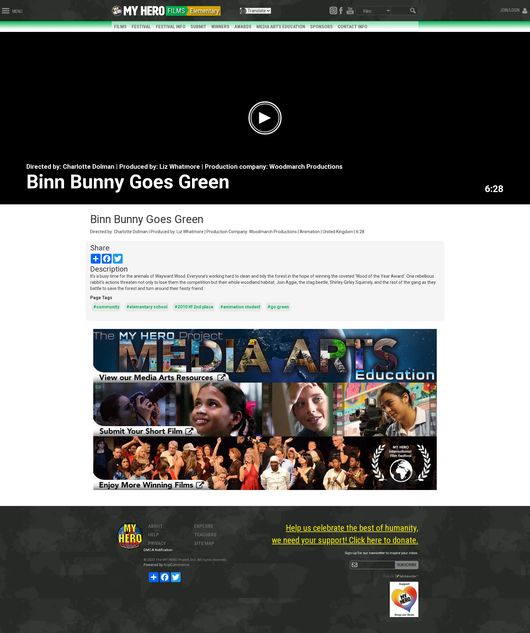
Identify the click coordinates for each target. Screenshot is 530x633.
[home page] (144, 9)
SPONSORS (321, 26)
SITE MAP (204, 543)
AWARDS (243, 26)
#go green (278, 306)
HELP (153, 534)
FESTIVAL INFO (171, 26)
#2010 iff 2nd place (194, 306)
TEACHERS (205, 534)
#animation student (240, 306)
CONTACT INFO (352, 26)
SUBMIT (198, 26)
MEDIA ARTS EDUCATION (280, 26)
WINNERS (220, 26)
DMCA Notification (158, 550)
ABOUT (155, 526)
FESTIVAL (141, 26)
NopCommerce (176, 565)
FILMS (120, 26)
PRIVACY (157, 543)
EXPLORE (203, 526)
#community (106, 306)
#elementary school (146, 306)
